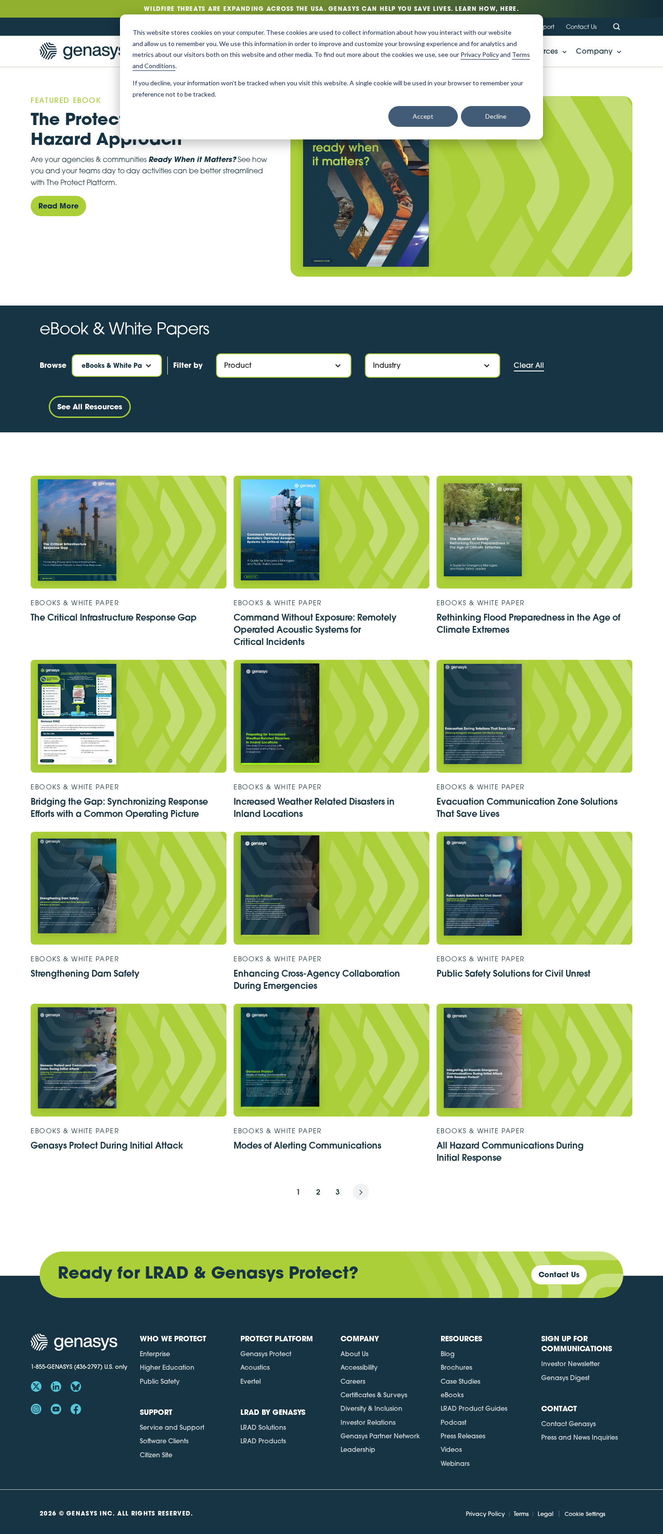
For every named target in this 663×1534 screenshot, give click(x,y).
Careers (353, 1381)
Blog (448, 1354)
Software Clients (164, 1441)
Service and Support (172, 1427)
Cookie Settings (585, 1514)
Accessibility (359, 1367)
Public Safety (160, 1381)
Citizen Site (156, 1455)
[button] (596, 51)
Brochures (456, 1367)
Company (594, 51)
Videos (451, 1450)
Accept (423, 116)
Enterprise (155, 1354)
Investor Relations (368, 1422)
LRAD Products (263, 1441)
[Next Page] (361, 1192)
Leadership (358, 1450)
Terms (521, 1513)
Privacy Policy (485, 1513)
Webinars (455, 1464)
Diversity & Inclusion (371, 1408)
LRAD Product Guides (474, 1408)
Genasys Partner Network (380, 1436)
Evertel (250, 1381)
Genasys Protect (265, 1354)
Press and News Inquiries (579, 1437)
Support (543, 26)
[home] (83, 51)
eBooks (452, 1395)
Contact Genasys (568, 1424)
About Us (354, 1354)
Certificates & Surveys (374, 1395)
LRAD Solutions (263, 1427)
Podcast (453, 1422)
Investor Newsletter (570, 1364)
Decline (495, 116)
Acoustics (255, 1367)
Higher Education (167, 1367)
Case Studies (460, 1381)
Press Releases (463, 1436)
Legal (545, 1513)
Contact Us (581, 26)
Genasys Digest (565, 1378)
